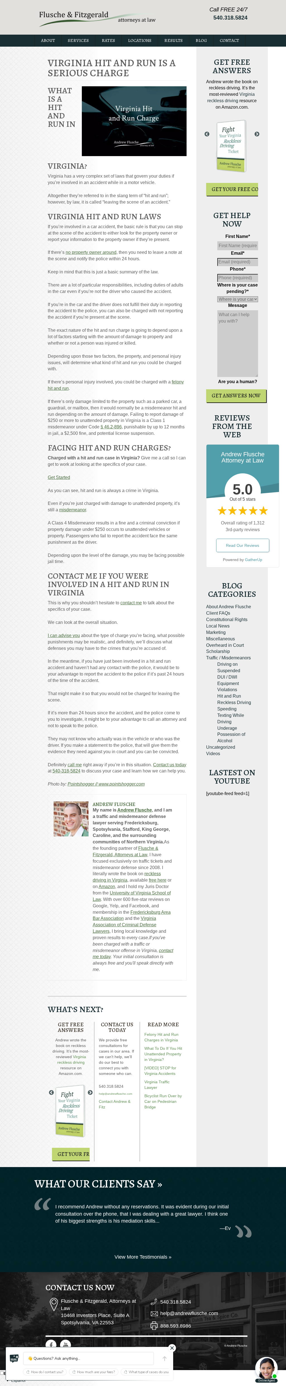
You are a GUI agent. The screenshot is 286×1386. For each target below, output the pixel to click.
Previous (51, 1093)
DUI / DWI (227, 677)
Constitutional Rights (226, 619)
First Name (237, 236)
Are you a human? (237, 381)
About (48, 40)
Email (237, 253)
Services (78, 40)
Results (173, 40)
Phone (238, 269)
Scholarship (218, 651)
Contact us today (169, 764)
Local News (218, 626)
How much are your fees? (96, 1372)
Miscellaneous (220, 638)
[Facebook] (51, 1345)
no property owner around (91, 252)
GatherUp (253, 559)
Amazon (107, 886)
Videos (213, 753)
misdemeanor (72, 509)
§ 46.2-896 (111, 426)
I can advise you (64, 635)
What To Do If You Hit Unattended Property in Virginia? (163, 1054)
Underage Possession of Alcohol (231, 734)
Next (90, 1093)
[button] (14, 1358)
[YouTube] (65, 1345)
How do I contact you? (47, 1372)
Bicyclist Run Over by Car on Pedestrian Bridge (163, 1101)
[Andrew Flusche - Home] (98, 18)
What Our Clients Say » (98, 1183)
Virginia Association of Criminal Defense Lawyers (124, 925)
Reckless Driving (234, 702)
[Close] (172, 1348)
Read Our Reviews (242, 545)
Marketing (216, 632)
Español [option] (18, 1380)
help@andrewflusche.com (115, 1093)
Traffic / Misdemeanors (228, 657)
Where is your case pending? (237, 288)
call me (75, 764)
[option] (148, 1380)
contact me (131, 602)
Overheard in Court (225, 645)
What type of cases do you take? (153, 1372)
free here (157, 880)
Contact (229, 40)
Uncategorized (220, 747)
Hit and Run (229, 696)
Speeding (227, 709)
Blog (201, 40)
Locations (139, 40)
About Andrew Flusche (228, 606)
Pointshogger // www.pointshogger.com (106, 784)
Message (237, 305)
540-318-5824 (66, 771)
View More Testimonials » (143, 1257)
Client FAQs (218, 613)
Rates (108, 40)
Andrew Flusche (114, 804)
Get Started (59, 477)
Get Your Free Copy (84, 1154)
